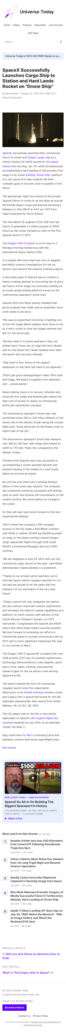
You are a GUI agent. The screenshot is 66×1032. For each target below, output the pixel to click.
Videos (16, 25)
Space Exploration (12, 97)
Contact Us (24, 1015)
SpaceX (7, 153)
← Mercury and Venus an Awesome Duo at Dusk (31, 956)
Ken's (30, 735)
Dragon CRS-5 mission (21, 243)
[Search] (61, 42)
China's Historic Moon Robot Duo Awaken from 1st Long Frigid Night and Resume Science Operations (36, 862)
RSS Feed (33, 33)
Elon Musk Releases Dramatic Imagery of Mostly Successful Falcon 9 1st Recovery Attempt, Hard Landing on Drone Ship (36, 896)
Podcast (27, 25)
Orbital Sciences (34, 692)
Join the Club (56, 25)
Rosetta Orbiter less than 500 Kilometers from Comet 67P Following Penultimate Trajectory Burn (36, 844)
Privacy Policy (40, 1015)
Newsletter (40, 25)
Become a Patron (14, 1007)
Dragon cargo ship (39, 157)
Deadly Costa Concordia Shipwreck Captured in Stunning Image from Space (36, 879)
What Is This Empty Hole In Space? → (27, 972)
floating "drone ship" (38, 175)
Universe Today (37, 11)
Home (7, 25)
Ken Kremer (12, 93)
